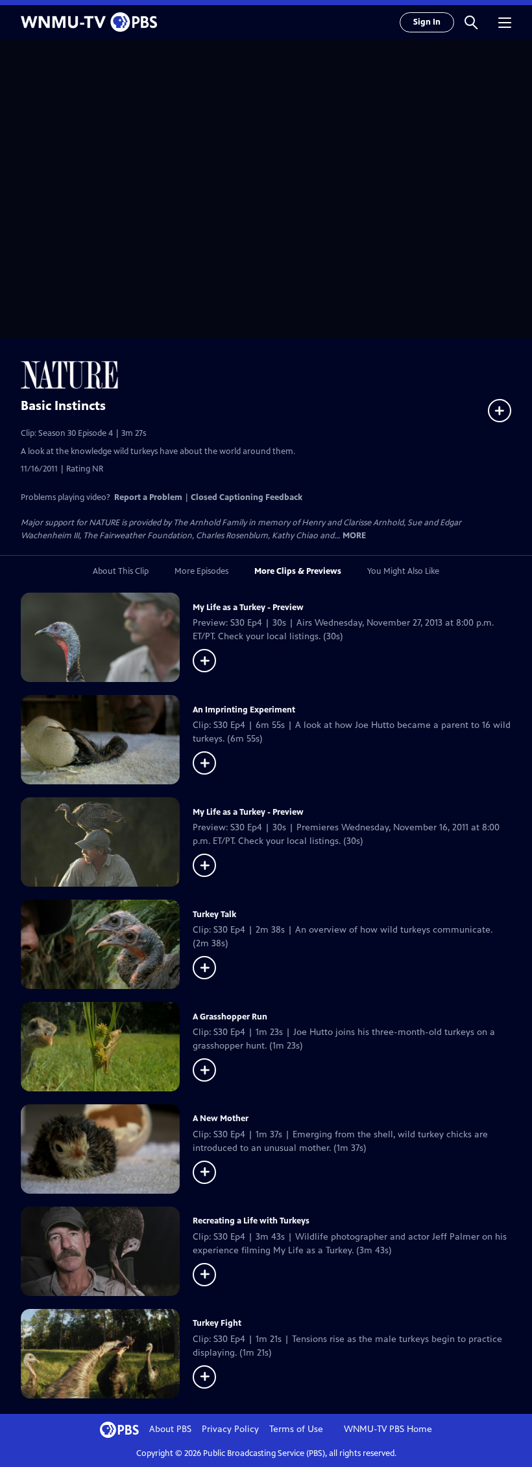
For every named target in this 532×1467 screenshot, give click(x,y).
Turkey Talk (214, 914)
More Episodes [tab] (201, 571)
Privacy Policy (230, 1429)
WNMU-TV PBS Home (388, 1429)
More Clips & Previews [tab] (297, 571)
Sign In (427, 22)
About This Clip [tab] (121, 571)
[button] (471, 22)
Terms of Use (296, 1429)
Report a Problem (148, 497)
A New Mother (220, 1118)
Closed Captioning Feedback (246, 497)
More (354, 536)
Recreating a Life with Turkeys (251, 1221)
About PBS (170, 1429)
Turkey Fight (217, 1323)
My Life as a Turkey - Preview (248, 607)
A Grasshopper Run (230, 1017)
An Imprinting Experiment (244, 710)
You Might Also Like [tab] (403, 571)
